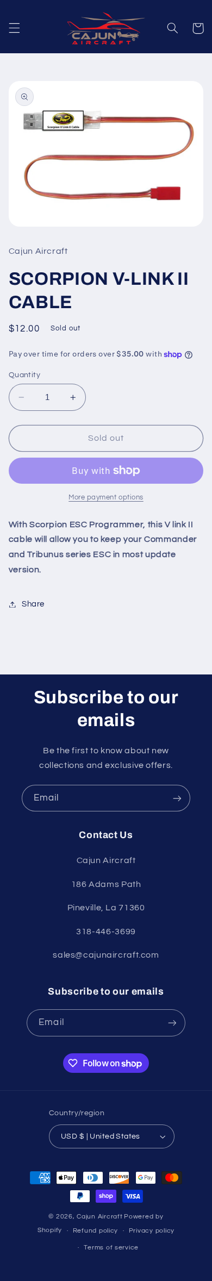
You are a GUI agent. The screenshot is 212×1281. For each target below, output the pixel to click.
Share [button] (33, 604)
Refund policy (96, 1231)
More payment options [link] (106, 497)
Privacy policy (151, 1231)
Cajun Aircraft (99, 1217)
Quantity (24, 375)
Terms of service (111, 1248)
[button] (14, 28)
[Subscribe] (177, 798)
